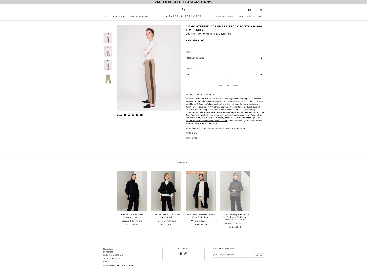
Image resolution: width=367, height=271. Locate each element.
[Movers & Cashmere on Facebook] (181, 254)
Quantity (191, 68)
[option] (108, 38)
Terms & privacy (111, 258)
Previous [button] (123, 69)
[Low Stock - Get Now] (201, 210)
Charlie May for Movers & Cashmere (209, 33)
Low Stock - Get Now (224, 85)
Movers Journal (139, 16)
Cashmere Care (225, 16)
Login (240, 16)
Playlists (108, 249)
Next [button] (175, 69)
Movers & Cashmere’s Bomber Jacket (201, 123)
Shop (106, 16)
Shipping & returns (113, 255)
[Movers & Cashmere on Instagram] (186, 254)
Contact (107, 262)
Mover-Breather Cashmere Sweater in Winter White (223, 128)
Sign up (251, 16)
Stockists (108, 252)
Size (188, 52)
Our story (119, 16)
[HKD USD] (260, 16)
